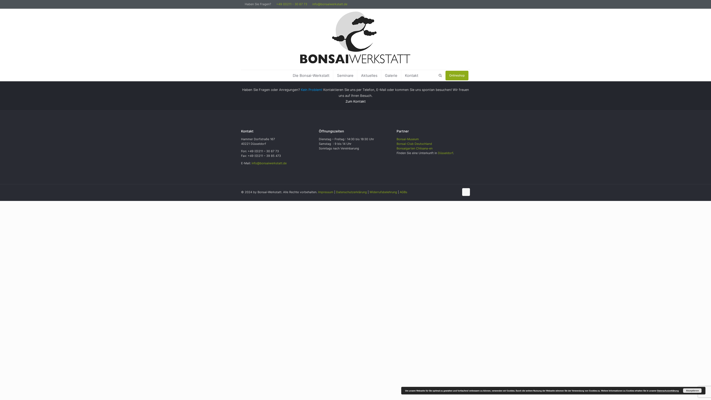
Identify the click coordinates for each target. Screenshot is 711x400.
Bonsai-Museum (408, 139)
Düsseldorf (445, 153)
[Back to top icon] (466, 192)
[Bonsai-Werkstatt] (355, 39)
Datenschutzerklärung (351, 192)
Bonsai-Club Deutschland (414, 144)
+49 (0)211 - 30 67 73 (291, 4)
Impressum (325, 192)
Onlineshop (457, 75)
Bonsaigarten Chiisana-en (415, 148)
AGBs (403, 192)
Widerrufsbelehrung (383, 192)
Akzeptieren (692, 390)
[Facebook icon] (464, 4)
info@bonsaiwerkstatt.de (329, 4)
